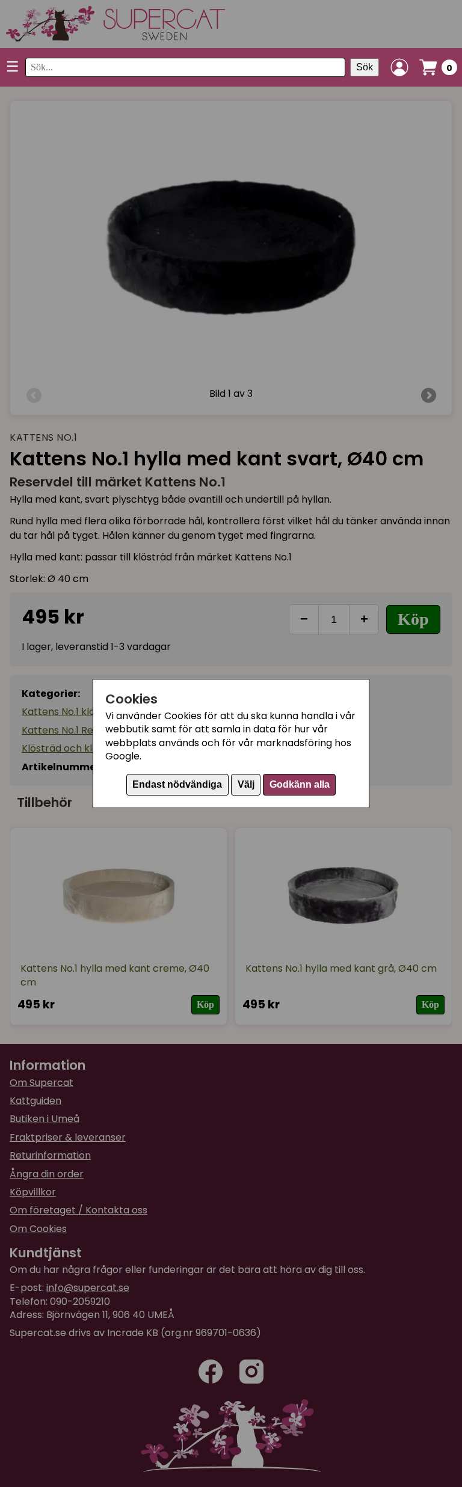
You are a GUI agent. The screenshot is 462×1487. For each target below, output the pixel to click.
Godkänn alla (300, 784)
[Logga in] (399, 67)
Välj (246, 784)
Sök (364, 67)
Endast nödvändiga (177, 784)
